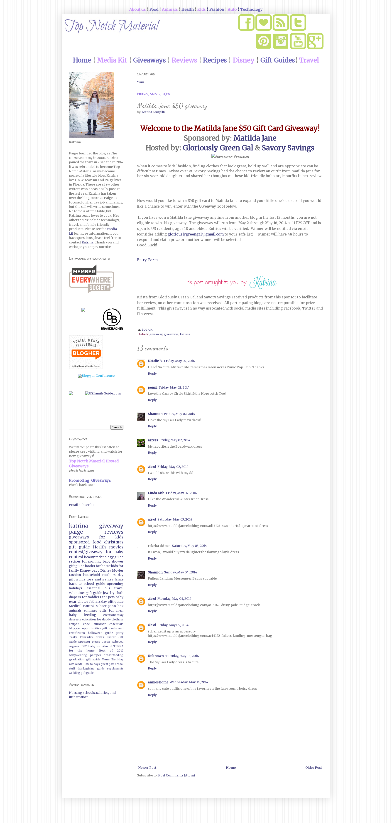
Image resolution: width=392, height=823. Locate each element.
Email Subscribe (81, 505)
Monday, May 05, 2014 (174, 599)
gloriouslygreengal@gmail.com (196, 234)
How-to (88, 664)
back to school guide (87, 584)
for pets (108, 597)
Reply (152, 374)
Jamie (119, 579)
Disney (85, 570)
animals (75, 610)
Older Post (313, 768)
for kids (111, 537)
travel (118, 588)
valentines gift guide (85, 593)
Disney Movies (111, 570)
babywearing (78, 655)
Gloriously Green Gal (218, 148)
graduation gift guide (84, 659)
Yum (140, 82)
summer (90, 610)
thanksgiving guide (91, 668)
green (106, 641)
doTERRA (116, 646)
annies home (158, 682)
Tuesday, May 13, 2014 (182, 656)
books (90, 566)
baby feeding (82, 615)
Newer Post (147, 768)
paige (76, 532)
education (89, 619)
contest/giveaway (86, 551)
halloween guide (100, 633)
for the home (82, 650)
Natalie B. (155, 361)
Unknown (156, 656)
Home (231, 768)
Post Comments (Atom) (176, 775)
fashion (75, 575)
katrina (185, 334)
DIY (84, 646)
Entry (142, 260)
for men (116, 610)
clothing (117, 619)
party (119, 633)
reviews (113, 532)
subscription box (109, 606)
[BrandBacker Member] (112, 320)
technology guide (109, 557)
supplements (115, 668)
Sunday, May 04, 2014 (180, 572)
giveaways (171, 334)
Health (99, 547)
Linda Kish (156, 493)
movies (116, 547)
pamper (95, 655)
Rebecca (117, 641)
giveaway (155, 334)
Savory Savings (288, 148)
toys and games (100, 579)
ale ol (152, 467)
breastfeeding (113, 655)
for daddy (104, 619)
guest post (107, 664)
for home (103, 566)
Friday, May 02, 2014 (179, 361)
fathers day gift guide (106, 602)
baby (95, 570)
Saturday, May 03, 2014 (174, 519)
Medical (75, 606)
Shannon (155, 414)
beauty (89, 557)
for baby (115, 551)
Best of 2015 (111, 650)
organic (74, 646)
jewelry (109, 593)
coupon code (79, 624)
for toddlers (91, 597)
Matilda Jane (254, 138)
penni (152, 387)
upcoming (115, 584)
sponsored (79, 542)
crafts (100, 637)
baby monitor (98, 646)
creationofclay (113, 615)
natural (89, 606)
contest (76, 556)
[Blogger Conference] (96, 376)
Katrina (87, 242)
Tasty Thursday (81, 637)
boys (97, 664)
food (97, 542)
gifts (103, 610)
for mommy (92, 561)
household (91, 575)
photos (82, 602)
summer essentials (108, 624)
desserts (75, 619)
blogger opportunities (85, 628)
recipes (75, 561)
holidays (75, 588)
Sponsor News (89, 641)
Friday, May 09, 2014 (173, 625)
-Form (152, 260)
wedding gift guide (81, 672)
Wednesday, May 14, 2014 (189, 682)
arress (153, 440)
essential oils (98, 588)
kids (114, 566)
